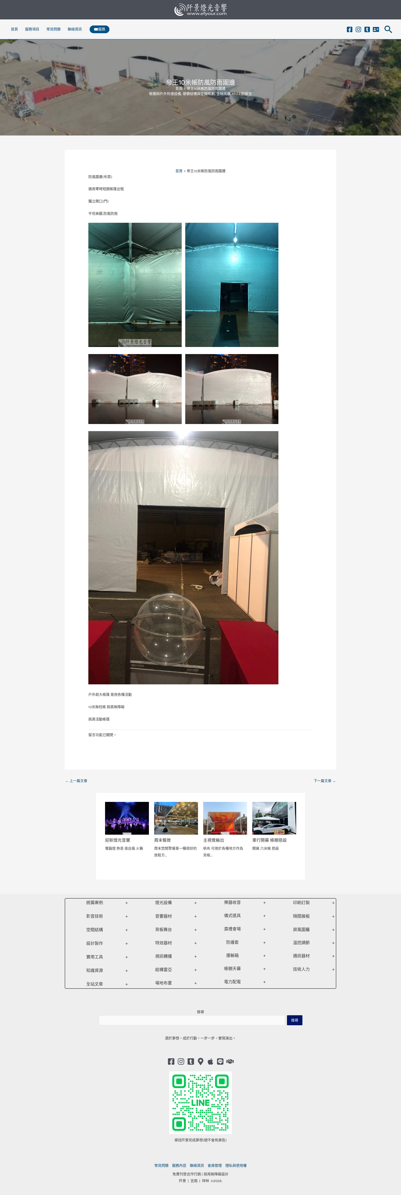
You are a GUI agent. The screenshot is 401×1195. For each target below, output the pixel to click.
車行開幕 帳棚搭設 (269, 840)
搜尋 (200, 1012)
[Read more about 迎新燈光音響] (127, 818)
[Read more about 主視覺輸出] (225, 818)
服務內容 (179, 1165)
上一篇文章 (76, 781)
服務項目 (32, 29)
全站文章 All (226, 94)
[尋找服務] (230, 1061)
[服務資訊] (376, 29)
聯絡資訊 (75, 29)
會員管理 (215, 1165)
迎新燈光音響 (117, 840)
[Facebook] (349, 29)
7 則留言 (245, 94)
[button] (99, 29)
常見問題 (53, 29)
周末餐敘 (162, 840)
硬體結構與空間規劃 (199, 94)
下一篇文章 (325, 781)
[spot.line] (220, 1061)
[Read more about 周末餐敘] (176, 818)
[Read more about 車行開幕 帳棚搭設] (274, 818)
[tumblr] (367, 29)
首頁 (14, 29)
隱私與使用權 (236, 1165)
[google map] (200, 1061)
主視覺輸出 (213, 840)
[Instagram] (358, 29)
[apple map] (210, 1061)
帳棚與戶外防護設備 (165, 94)
